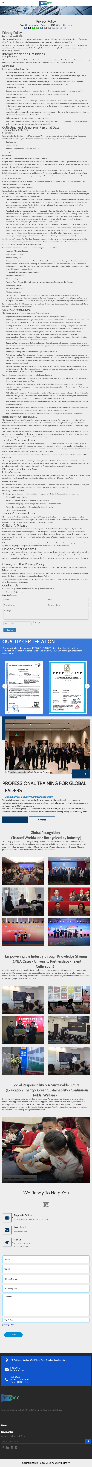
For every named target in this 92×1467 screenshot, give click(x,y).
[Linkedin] (8, 1447)
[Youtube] (12, 1447)
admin (70, 25)
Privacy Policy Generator (11, 51)
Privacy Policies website (27, 244)
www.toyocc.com (44, 118)
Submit (10, 630)
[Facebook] (3, 1447)
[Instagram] (16, 1447)
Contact (42, 819)
